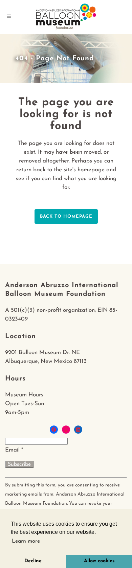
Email (14, 450)
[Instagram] (66, 429)
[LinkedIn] (78, 429)
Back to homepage (66, 216)
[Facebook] (54, 429)
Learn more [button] (26, 541)
